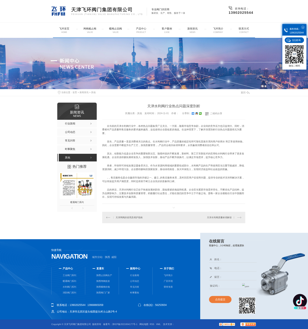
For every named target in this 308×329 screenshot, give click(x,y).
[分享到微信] (200, 113)
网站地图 (143, 324)
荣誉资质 (168, 287)
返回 (243, 92)
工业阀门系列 (69, 275)
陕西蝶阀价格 (103, 287)
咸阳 (113, 257)
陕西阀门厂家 (103, 292)
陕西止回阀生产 (104, 275)
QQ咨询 (296, 40)
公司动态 (134, 281)
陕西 (107, 257)
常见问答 (134, 287)
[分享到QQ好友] (196, 113)
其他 (93, 92)
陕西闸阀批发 (103, 281)
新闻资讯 (84, 92)
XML (158, 324)
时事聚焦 (134, 292)
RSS (152, 324)
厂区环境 (168, 281)
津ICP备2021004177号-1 (124, 324)
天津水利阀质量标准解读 (219, 217)
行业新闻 (134, 275)
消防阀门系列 (69, 292)
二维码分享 (216, 113)
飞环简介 (168, 275)
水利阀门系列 (69, 287)
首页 (75, 92)
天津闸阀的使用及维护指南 (129, 217)
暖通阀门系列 (77, 202)
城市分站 (97, 257)
